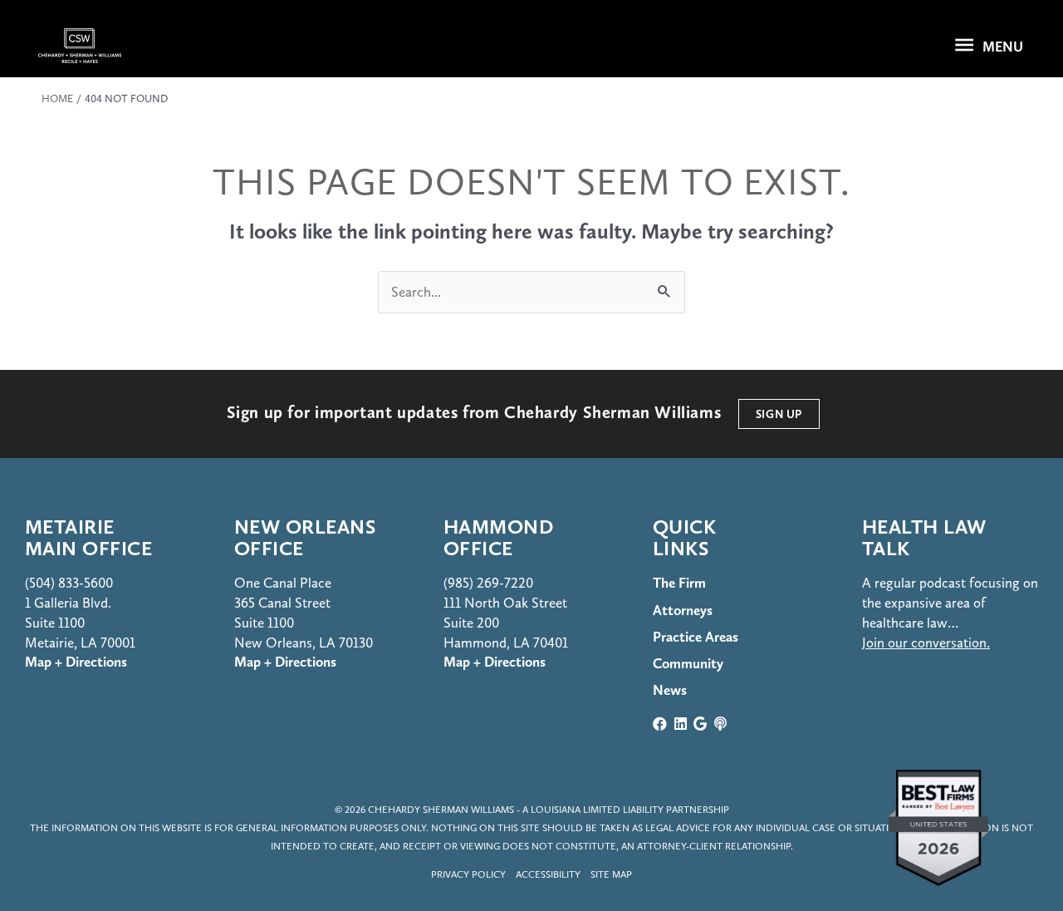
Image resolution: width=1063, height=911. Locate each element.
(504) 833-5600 (69, 582)
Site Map (611, 874)
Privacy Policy (468, 874)
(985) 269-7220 (488, 582)
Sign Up (779, 414)
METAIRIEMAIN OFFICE (88, 537)
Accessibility (548, 874)
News (670, 690)
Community (688, 663)
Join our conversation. (926, 642)
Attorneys (683, 610)
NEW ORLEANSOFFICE (304, 537)
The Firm (679, 582)
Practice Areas (695, 636)
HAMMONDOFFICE (498, 537)
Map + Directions (285, 661)
